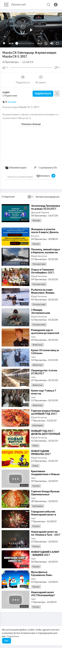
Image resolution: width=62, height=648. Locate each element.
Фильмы (36, 220)
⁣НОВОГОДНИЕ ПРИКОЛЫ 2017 (41, 452)
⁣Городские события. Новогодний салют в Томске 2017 (43, 514)
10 (46, 43)
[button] (55, 4)
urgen (6, 92)
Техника (11, 101)
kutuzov (35, 235)
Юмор (35, 445)
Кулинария (38, 425)
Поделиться (23, 82)
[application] (31, 30)
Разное (36, 244)
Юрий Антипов (39, 256)
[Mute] (51, 43)
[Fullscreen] (57, 43)
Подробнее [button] (13, 636)
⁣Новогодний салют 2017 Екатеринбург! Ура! (43, 595)
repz (33, 336)
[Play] (4, 43)
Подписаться (43, 93)
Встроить (41, 82)
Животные (37, 345)
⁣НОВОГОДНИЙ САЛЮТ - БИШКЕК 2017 (45, 553)
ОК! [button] (6, 640)
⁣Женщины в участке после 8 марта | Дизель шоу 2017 (45, 232)
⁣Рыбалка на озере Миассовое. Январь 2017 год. (43, 292)
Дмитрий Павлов (40, 212)
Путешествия (39, 264)
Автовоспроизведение (48, 196)
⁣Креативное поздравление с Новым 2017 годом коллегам (45, 474)
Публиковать (43, 175)
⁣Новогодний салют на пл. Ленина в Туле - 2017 (45, 533)
